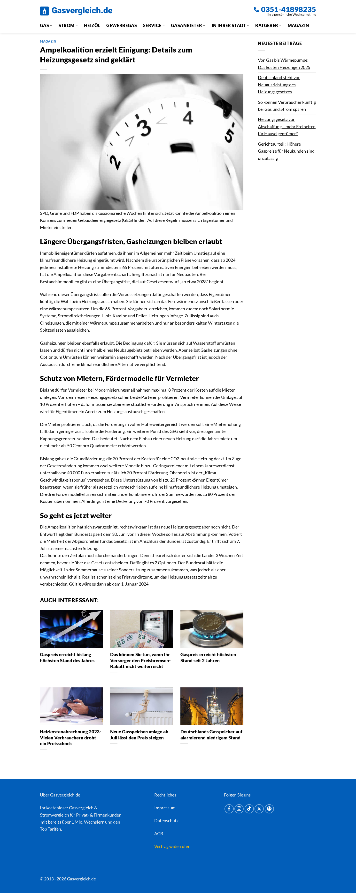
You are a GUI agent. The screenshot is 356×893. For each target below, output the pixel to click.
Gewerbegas (121, 25)
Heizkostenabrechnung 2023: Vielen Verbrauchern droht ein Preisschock (70, 737)
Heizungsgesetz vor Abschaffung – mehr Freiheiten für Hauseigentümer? (287, 126)
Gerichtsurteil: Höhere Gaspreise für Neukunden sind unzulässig (286, 151)
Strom (67, 25)
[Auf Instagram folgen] (239, 808)
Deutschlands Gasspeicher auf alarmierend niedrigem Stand (211, 734)
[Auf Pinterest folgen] (269, 808)
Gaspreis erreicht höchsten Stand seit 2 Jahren (208, 657)
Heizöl (92, 25)
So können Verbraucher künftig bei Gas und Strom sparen (287, 105)
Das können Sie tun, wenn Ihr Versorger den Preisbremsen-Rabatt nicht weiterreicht (140, 660)
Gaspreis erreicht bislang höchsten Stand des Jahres (67, 657)
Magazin (298, 25)
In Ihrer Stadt (229, 25)
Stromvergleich (54, 815)
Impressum (165, 807)
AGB (158, 833)
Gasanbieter (186, 25)
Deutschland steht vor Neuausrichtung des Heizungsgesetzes (279, 84)
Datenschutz (166, 820)
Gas (44, 25)
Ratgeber (266, 25)
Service (152, 25)
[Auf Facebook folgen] (229, 808)
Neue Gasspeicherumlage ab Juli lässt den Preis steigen (139, 734)
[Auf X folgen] (259, 808)
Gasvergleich (81, 807)
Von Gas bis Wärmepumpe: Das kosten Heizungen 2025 (284, 63)
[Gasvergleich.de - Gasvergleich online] (76, 11)
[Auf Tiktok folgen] (249, 808)
